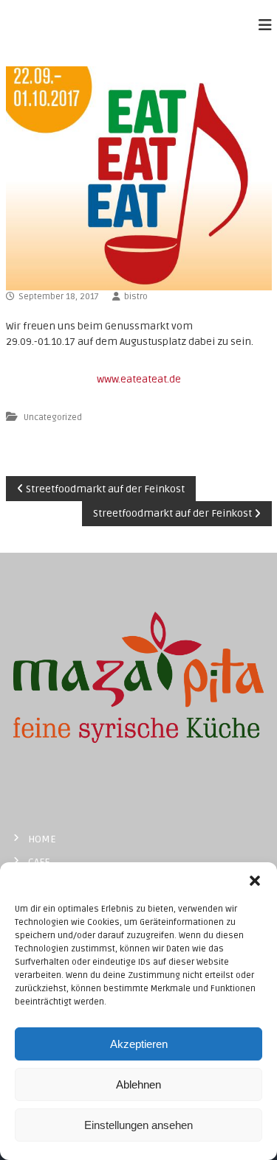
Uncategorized (53, 417)
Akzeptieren (139, 1044)
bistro (136, 296)
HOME (42, 839)
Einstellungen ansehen (138, 1125)
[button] (254, 880)
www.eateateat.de (139, 379)
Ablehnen (138, 1084)
